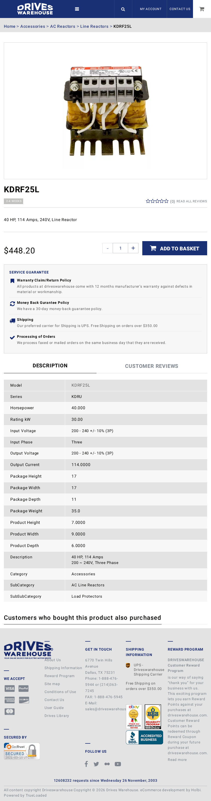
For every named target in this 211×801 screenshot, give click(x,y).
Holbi (195, 790)
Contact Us (180, 9)
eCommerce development (162, 790)
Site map (52, 684)
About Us (53, 660)
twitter (97, 764)
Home (10, 26)
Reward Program (60, 676)
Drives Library (57, 716)
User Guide (54, 708)
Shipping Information (63, 668)
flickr (108, 764)
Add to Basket (179, 248)
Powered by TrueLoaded (25, 795)
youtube (118, 764)
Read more (178, 760)
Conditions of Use (60, 692)
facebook (87, 764)
